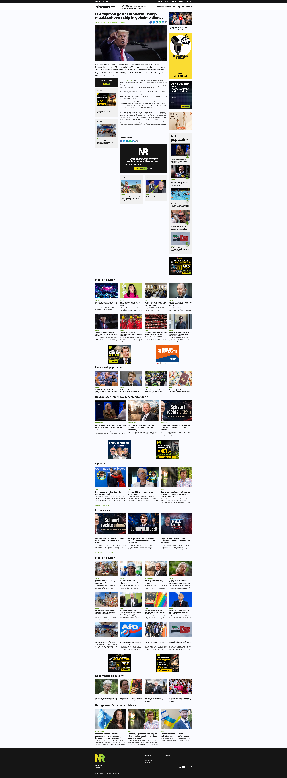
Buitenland (170, 7)
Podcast (160, 7)
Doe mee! (106, 84)
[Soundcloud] (185, 76)
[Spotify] (175, 76)
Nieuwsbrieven (99, 767)
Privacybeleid (148, 759)
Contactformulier (170, 757)
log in (150, 168)
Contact (167, 1)
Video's (189, 7)
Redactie (167, 759)
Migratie (180, 7)
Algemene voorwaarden (151, 757)
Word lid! (105, 1)
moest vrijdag (129, 80)
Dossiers (180, 1)
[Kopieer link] (166, 22)
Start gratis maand (140, 168)
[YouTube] (181, 76)
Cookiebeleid (148, 760)
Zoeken (160, 1)
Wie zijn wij (188, 1)
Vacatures (147, 762)
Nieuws (173, 1)
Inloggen (97, 1)
